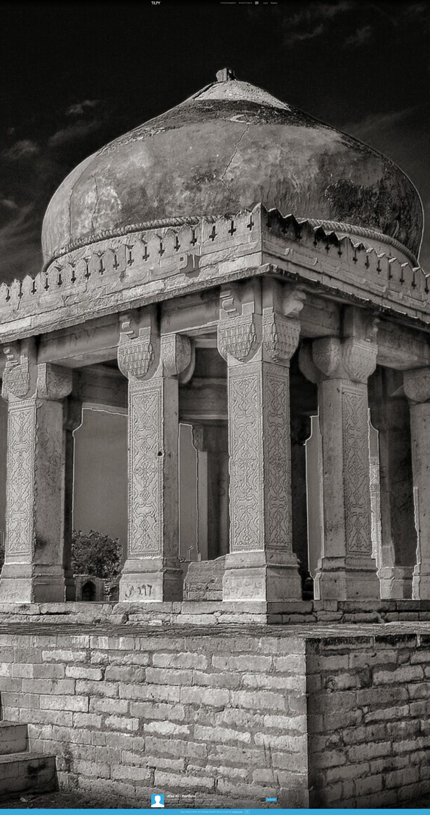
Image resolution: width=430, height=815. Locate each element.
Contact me (271, 800)
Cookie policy (237, 812)
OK (247, 812)
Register (274, 3)
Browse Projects (245, 3)
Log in (265, 3)
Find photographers (228, 3)
